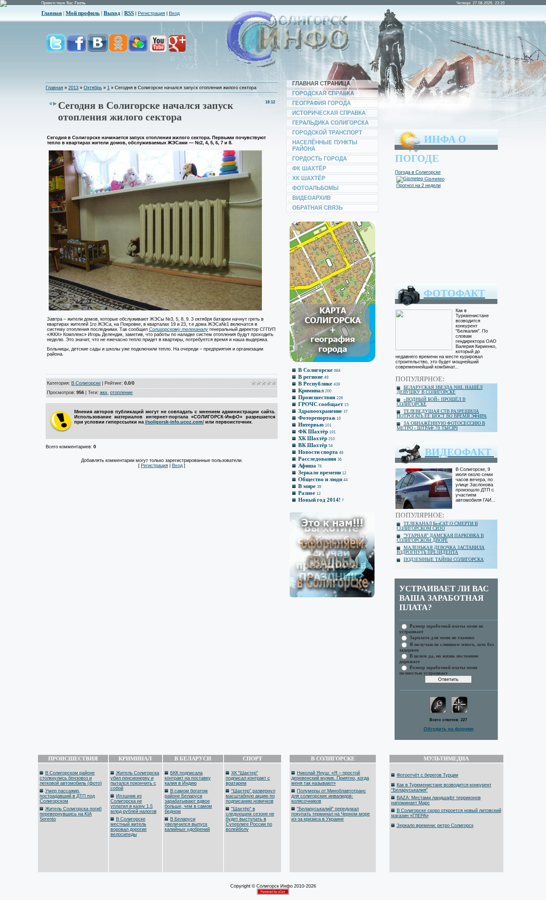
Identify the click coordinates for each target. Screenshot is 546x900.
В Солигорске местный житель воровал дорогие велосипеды (128, 826)
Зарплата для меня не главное (442, 637)
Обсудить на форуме (448, 728)
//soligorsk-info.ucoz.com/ (174, 421)
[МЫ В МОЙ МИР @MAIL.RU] (137, 48)
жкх (103, 392)
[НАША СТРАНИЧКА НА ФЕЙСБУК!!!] (76, 48)
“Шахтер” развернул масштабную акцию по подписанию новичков (250, 796)
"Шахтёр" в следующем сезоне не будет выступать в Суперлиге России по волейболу (250, 819)
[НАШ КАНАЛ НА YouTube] (157, 48)
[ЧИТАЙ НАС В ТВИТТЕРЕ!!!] (56, 48)
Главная (51, 13)
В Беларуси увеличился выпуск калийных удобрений (187, 824)
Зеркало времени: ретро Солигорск (435, 825)
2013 (73, 87)
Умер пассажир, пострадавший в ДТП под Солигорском (67, 796)
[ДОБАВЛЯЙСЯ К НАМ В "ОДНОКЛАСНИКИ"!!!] (117, 48)
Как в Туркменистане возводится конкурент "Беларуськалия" (441, 787)
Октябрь (93, 87)
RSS (129, 13)
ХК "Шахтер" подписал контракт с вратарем (248, 778)
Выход (112, 13)
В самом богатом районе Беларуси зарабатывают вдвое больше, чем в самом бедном (188, 801)
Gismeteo (433, 178)
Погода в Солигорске (418, 172)
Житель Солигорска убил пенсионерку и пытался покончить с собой (134, 780)
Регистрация (151, 13)
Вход (174, 13)
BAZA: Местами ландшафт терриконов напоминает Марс (436, 800)
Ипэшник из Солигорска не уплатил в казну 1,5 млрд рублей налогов (133, 803)
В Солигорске (86, 383)
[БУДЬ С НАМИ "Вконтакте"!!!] (97, 48)
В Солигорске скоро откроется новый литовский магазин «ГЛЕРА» (446, 813)
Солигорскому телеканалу (178, 329)
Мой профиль (83, 13)
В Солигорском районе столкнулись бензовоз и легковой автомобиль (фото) (71, 778)
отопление (121, 392)
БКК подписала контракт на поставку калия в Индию (188, 778)
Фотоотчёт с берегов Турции (427, 774)
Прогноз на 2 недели (418, 185)
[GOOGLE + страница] (176, 48)
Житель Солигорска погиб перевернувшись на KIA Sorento (71, 813)
